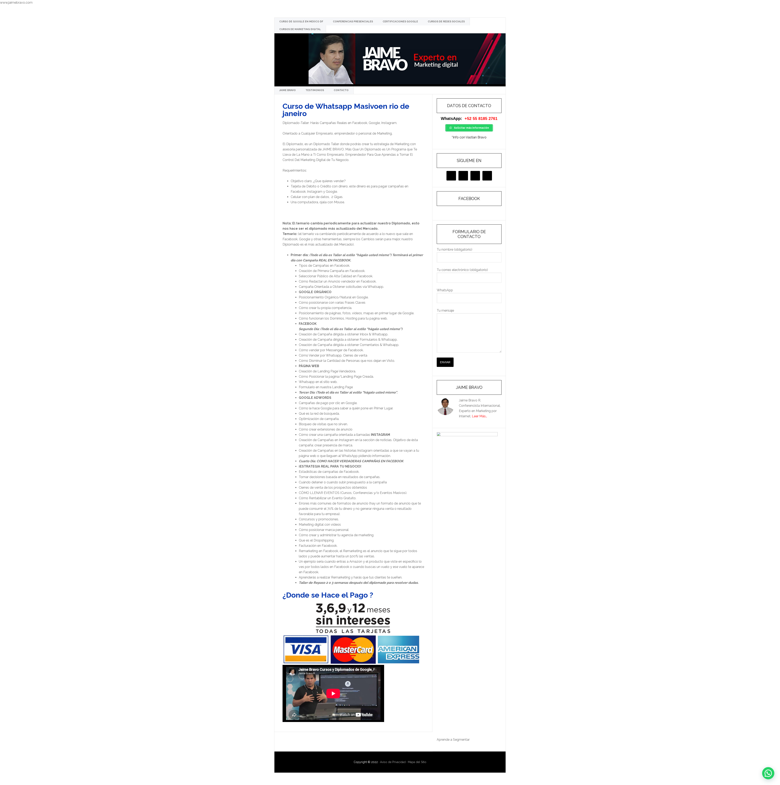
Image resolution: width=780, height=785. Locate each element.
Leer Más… (479, 416)
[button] (768, 773)
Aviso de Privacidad (393, 762)
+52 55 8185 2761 (481, 118)
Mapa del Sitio (417, 762)
